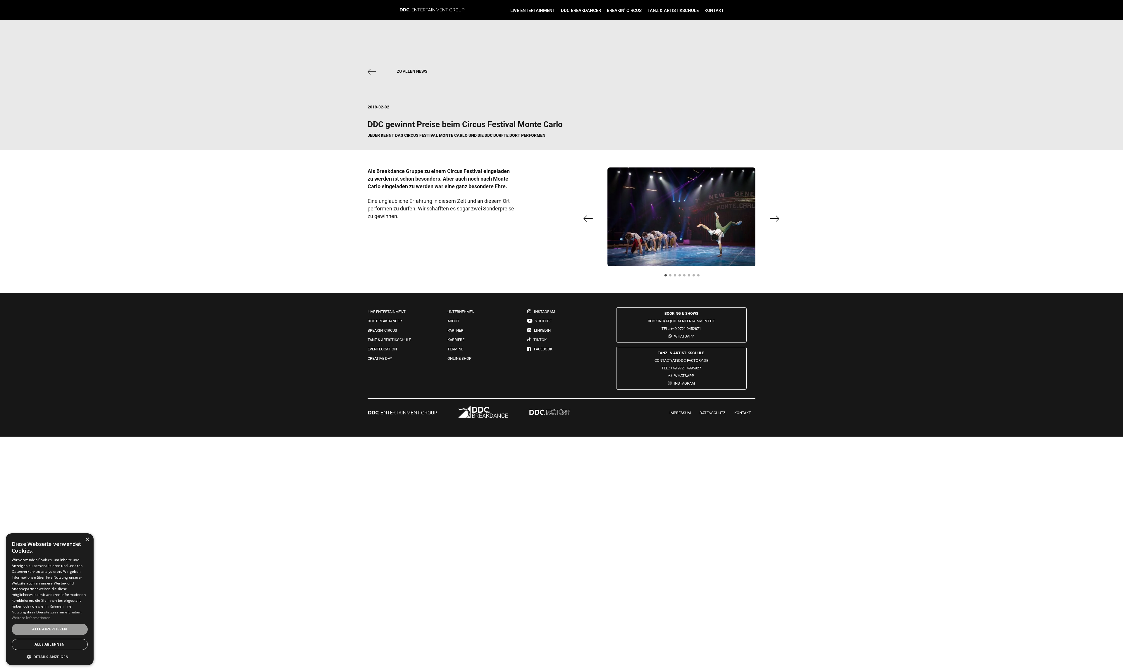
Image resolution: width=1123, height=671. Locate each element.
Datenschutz (713, 413)
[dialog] (50, 599)
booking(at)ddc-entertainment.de (681, 321)
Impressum (680, 413)
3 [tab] (677, 277)
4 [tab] (681, 277)
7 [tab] (695, 277)
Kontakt (742, 413)
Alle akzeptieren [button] (49, 629)
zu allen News (412, 71)
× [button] (87, 539)
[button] (50, 656)
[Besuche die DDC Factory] (549, 412)
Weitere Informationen (31, 617)
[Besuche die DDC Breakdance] (483, 413)
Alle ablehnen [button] (50, 644)
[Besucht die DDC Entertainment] (403, 413)
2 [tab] (672, 277)
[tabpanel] (681, 217)
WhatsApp (684, 336)
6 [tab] (691, 277)
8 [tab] (700, 277)
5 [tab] (686, 277)
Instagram (684, 383)
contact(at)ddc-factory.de (681, 360)
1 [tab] (667, 277)
